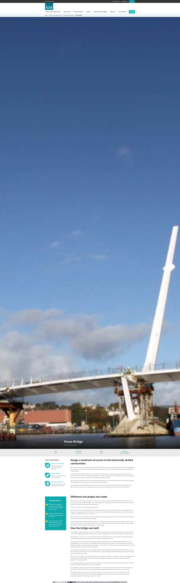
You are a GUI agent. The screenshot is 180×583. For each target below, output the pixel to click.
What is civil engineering (53, 11)
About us (112, 11)
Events (88, 11)
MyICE (132, 1)
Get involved (122, 11)
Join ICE (132, 11)
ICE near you (116, 1)
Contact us (125, 1)
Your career (66, 11)
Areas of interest (78, 11)
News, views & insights (100, 11)
